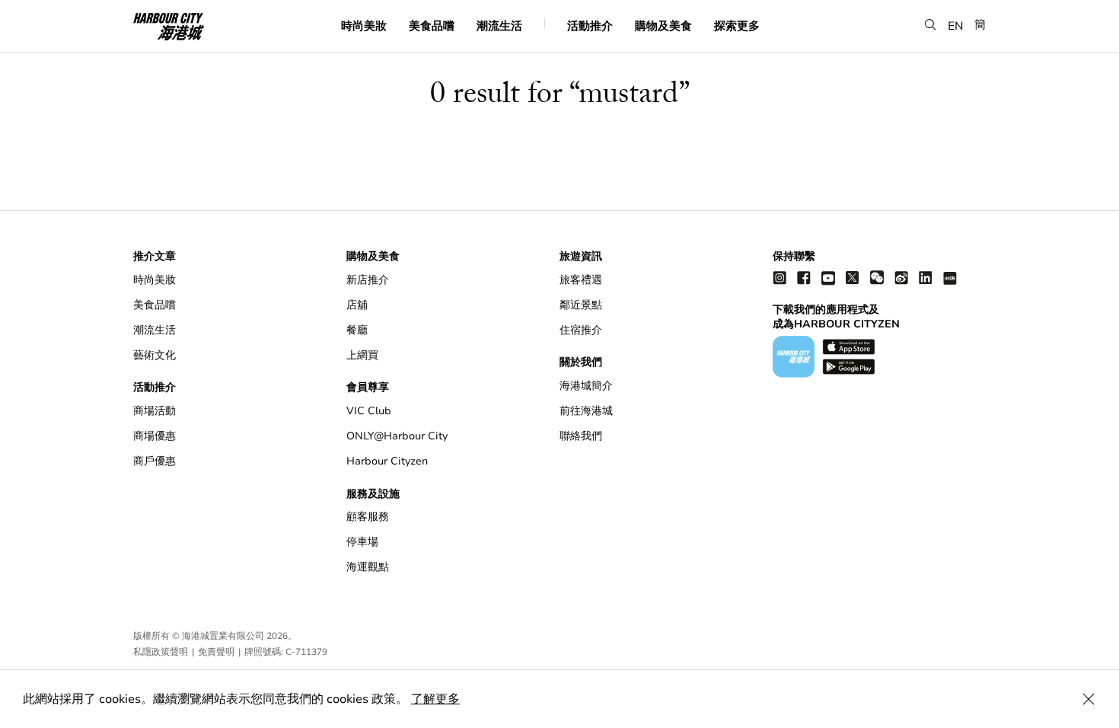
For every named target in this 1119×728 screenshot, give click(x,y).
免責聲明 (216, 652)
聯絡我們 (581, 436)
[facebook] (804, 277)
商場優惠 (154, 436)
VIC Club (368, 411)
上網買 (362, 355)
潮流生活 (499, 25)
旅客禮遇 (581, 280)
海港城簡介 (586, 385)
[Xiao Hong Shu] (950, 277)
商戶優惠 (154, 461)
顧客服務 (367, 516)
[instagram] (779, 277)
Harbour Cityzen (387, 461)
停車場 (362, 542)
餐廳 (357, 330)
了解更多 (435, 699)
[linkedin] (925, 277)
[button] (930, 25)
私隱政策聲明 (160, 652)
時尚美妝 (364, 25)
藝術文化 (154, 355)
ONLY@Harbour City (397, 436)
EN (956, 25)
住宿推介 (581, 330)
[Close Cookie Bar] (1088, 699)
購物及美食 (663, 25)
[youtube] (828, 277)
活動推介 (590, 25)
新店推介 (367, 280)
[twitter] (852, 277)
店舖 (357, 305)
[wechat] (877, 278)
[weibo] (901, 277)
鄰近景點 (581, 305)
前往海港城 (586, 411)
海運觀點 (367, 567)
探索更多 (737, 25)
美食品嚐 (431, 25)
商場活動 (154, 411)
